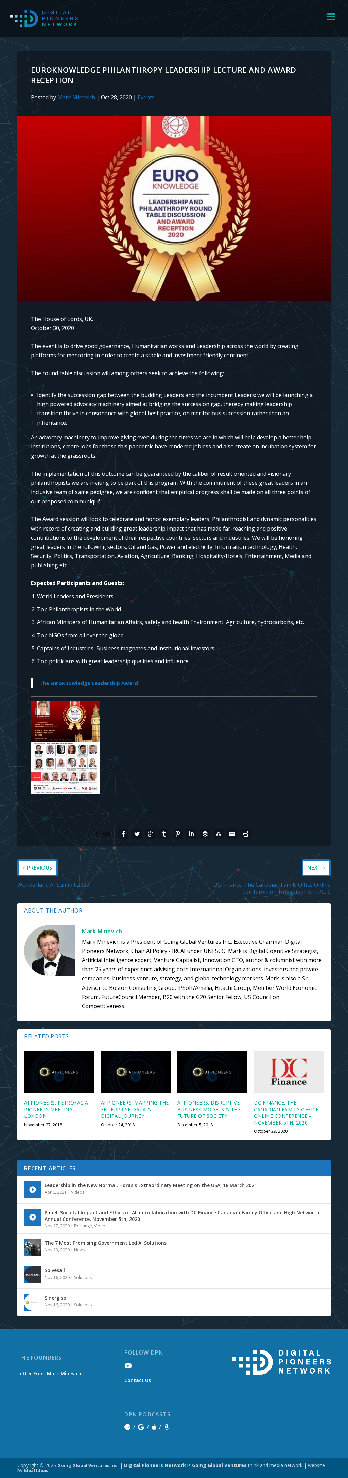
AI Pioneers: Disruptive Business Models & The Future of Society (209, 1109)
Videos (77, 1192)
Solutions (83, 1277)
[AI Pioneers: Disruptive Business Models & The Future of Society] (212, 1072)
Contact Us (137, 1380)
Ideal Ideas (36, 1470)
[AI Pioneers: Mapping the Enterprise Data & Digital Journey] (136, 1072)
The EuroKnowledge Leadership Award (88, 682)
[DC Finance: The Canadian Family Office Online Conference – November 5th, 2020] (289, 1072)
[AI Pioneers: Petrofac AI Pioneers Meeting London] (59, 1072)
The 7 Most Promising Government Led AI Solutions (106, 1243)
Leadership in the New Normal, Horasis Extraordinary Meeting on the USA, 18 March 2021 (151, 1185)
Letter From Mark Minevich (49, 1373)
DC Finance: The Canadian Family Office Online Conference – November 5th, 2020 (286, 1112)
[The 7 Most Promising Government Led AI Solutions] (32, 1247)
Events (146, 97)
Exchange (83, 1226)
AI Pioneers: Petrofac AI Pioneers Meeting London (57, 1109)
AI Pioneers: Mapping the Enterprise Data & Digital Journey (135, 1109)
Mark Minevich (76, 97)
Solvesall (55, 1270)
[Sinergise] (32, 1302)
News (79, 1250)
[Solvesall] (32, 1274)
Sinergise (55, 1297)
